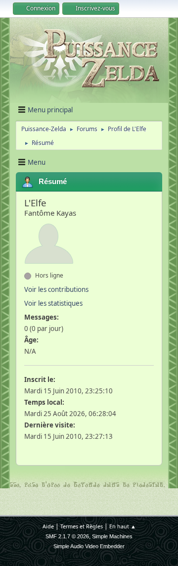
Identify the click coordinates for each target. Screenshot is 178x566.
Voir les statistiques (53, 303)
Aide (48, 526)
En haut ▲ (122, 526)
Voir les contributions (56, 289)
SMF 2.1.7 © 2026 (67, 536)
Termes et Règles (81, 526)
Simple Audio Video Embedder (89, 546)
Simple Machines (112, 536)
